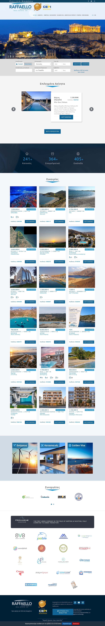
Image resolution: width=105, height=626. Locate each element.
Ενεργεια (46, 15)
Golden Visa (60, 15)
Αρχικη (35, 15)
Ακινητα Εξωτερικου (70, 15)
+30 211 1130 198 (15, 1)
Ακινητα (40, 15)
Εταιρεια (79, 15)
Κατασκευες (53, 15)
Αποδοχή (76, 623)
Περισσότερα (67, 623)
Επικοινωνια (85, 15)
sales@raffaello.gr (28, 1)
